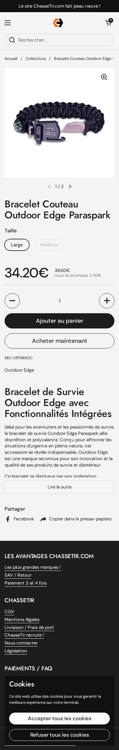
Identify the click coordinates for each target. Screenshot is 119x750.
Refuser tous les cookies (59, 734)
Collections (36, 58)
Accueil (11, 58)
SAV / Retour (18, 575)
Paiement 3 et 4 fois (26, 583)
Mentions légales (22, 619)
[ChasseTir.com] (58, 22)
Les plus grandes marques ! (33, 567)
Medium (48, 245)
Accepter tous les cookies (60, 718)
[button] (70, 186)
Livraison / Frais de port (29, 627)
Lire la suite (59, 487)
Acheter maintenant (59, 341)
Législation (16, 651)
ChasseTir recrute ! (24, 635)
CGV (9, 612)
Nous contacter (21, 643)
